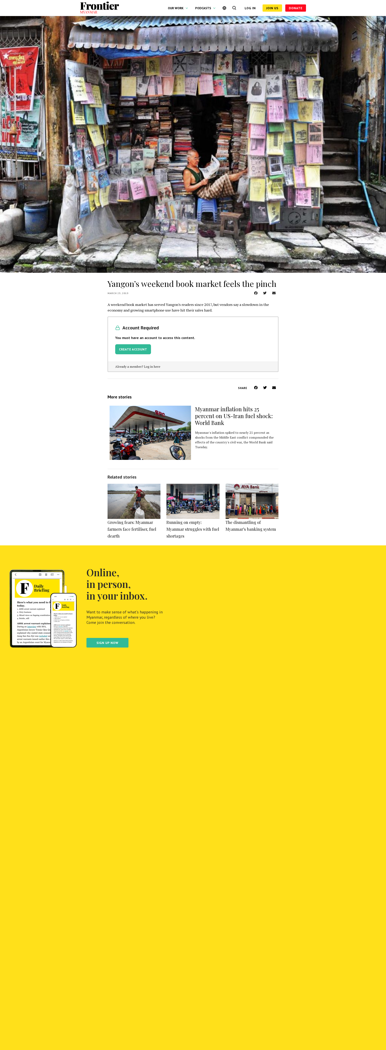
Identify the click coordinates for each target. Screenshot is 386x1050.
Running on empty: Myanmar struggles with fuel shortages (192, 529)
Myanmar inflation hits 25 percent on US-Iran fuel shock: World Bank (234, 415)
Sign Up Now (107, 643)
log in (250, 8)
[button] (255, 292)
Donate (295, 8)
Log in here (152, 366)
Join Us (272, 8)
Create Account (133, 349)
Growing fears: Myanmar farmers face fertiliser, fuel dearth (132, 529)
